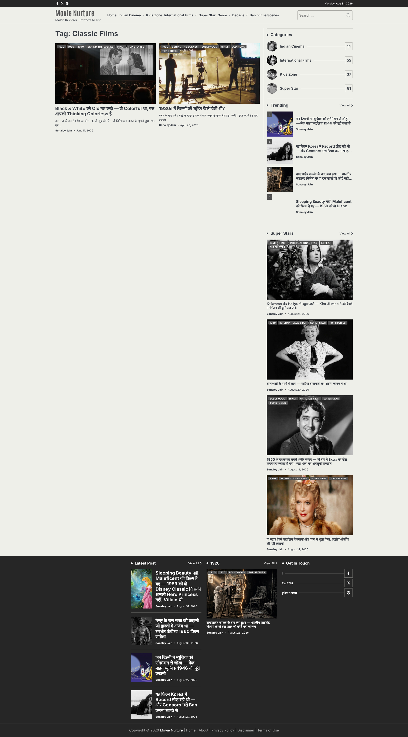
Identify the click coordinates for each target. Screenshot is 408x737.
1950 (273, 242)
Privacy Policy (222, 730)
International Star (303, 242)
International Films (178, 15)
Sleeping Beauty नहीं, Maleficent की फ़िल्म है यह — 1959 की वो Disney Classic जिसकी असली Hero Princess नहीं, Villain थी (323, 208)
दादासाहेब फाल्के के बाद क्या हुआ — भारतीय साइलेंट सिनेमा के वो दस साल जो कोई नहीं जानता (323, 178)
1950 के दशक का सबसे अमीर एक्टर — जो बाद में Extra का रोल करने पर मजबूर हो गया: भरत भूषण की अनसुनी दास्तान (307, 461)
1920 (61, 46)
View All (345, 105)
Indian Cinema (130, 15)
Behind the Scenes (264, 15)
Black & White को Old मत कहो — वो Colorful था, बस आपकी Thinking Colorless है (104, 111)
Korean (326, 242)
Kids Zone (154, 15)
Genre (222, 15)
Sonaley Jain (63, 130)
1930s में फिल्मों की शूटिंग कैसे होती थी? (192, 108)
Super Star (207, 15)
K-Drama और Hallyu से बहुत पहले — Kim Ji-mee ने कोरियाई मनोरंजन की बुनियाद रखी (309, 306)
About (203, 730)
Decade (238, 15)
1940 (81, 46)
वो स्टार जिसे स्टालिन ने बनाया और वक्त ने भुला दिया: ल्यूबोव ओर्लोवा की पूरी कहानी (308, 541)
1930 (71, 46)
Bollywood (209, 46)
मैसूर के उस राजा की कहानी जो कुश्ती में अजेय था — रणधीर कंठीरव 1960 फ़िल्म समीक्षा (177, 628)
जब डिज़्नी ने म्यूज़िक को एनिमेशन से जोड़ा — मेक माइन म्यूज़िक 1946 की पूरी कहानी (323, 120)
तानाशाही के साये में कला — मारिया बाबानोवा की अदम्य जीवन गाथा (307, 383)
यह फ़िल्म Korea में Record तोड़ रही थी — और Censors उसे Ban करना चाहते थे (323, 150)
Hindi (120, 46)
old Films (238, 46)
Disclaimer (245, 730)
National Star (310, 398)
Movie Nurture (75, 12)
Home (111, 15)
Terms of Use (268, 730)
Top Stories (136, 46)
